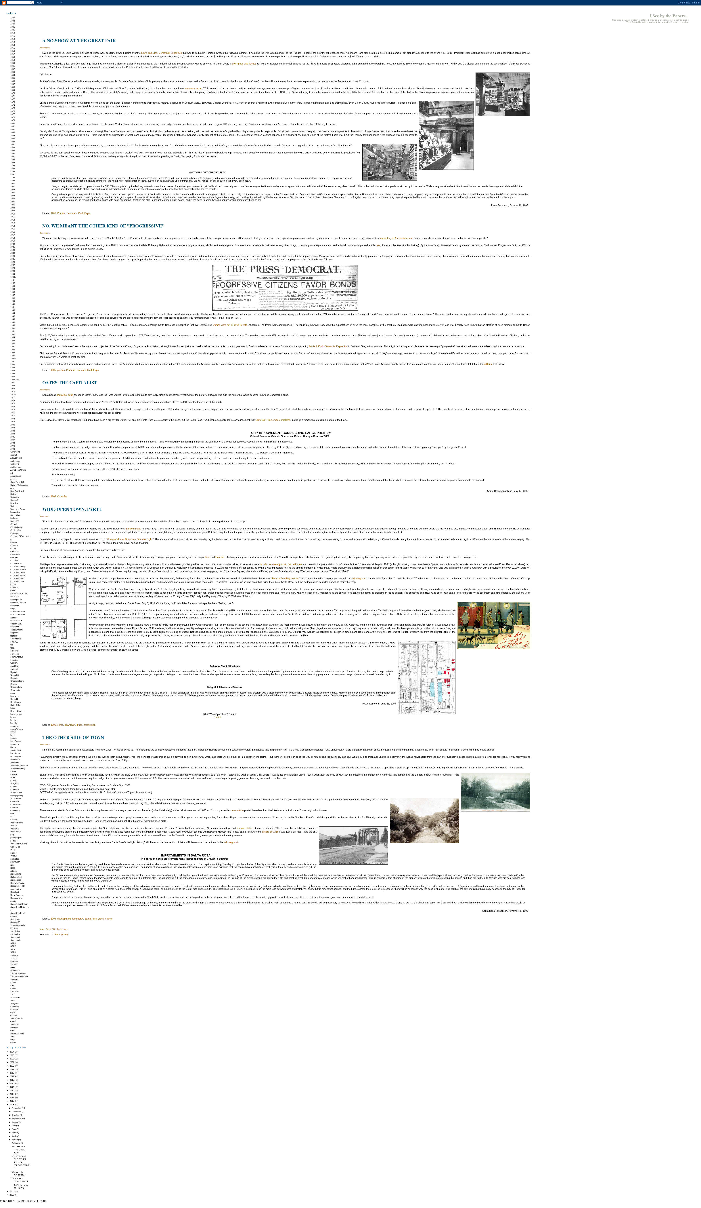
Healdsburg (15, 702)
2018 (12, 1073)
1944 (12, 313)
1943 (12, 310)
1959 (12, 352)
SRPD (13, 952)
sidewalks (14, 928)
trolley (13, 988)
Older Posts (57, 929)
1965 (12, 373)
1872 (12, 99)
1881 (12, 126)
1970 (12, 391)
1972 (12, 401)
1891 (12, 156)
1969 (12, 389)
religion (13, 871)
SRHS (13, 946)
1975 (12, 410)
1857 (12, 54)
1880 (12, 123)
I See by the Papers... (669, 15)
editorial (488, 364)
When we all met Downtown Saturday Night (129, 539)
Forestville (15, 651)
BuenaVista (15, 515)
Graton (13, 684)
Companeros (16, 563)
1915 (12, 229)
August (15, 1122)
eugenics (14, 633)
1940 (12, 304)
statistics (14, 955)
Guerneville (15, 690)
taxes (12, 967)
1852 (12, 39)
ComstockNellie (17, 581)
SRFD (13, 943)
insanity (13, 723)
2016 (12, 1080)
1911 (12, 217)
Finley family (15, 639)
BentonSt (14, 500)
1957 (12, 346)
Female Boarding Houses (285, 578)
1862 (12, 69)
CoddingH (14, 560)
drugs (13, 608)
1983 (12, 431)
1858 (12, 57)
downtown (14, 606)
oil (11, 817)
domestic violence (18, 602)
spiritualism (15, 934)
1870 (12, 93)
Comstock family (17, 566)
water (12, 1012)
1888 (12, 147)
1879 (12, 120)
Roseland (14, 892)
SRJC (13, 949)
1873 (12, 102)
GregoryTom (16, 687)
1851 (12, 36)
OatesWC (14, 807)
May (14, 1132)
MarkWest (15, 762)
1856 (12, 51)
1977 (12, 416)
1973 (12, 403)
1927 (12, 265)
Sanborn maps (133, 528)
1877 (12, 114)
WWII (12, 1040)
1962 (12, 364)
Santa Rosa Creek (18, 904)
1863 (12, 72)
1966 (12, 376)
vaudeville (14, 1006)
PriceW (13, 856)
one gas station (245, 828)
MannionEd (15, 759)
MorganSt (14, 783)
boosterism (15, 512)
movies (13, 786)
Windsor (14, 1028)
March (15, 1140)
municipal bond (65, 395)
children (13, 542)
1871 (12, 96)
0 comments (45, 48)
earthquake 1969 (17, 615)
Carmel (13, 524)
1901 (12, 186)
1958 (12, 349)
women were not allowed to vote (230, 325)
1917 (12, 235)
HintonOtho (15, 705)
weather (14, 1016)
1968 (12, 385)
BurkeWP (14, 521)
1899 (12, 180)
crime (12, 590)
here (378, 245)
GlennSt (14, 678)
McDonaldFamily (17, 768)
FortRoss (14, 654)
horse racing (16, 714)
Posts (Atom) (61, 934)
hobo (12, 708)
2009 (12, 1104)
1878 (12, 117)
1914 (12, 226)
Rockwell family (17, 883)
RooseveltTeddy (17, 886)
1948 (12, 322)
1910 (12, 214)
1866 (12, 81)
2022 (12, 1059)
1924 (12, 256)
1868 (12, 87)
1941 (12, 307)
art (11, 473)
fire (11, 645)
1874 (12, 105)
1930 (12, 274)
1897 (12, 174)
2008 (12, 1191)
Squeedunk (15, 937)
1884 (12, 135)
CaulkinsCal (15, 530)
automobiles (15, 476)
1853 (12, 42)
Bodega (13, 506)
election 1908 (16, 621)
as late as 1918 (270, 831)
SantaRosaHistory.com (645, 22)
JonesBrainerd (16, 729)
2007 (12, 1195)
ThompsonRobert (18, 973)
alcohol (13, 455)
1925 (12, 259)
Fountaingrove (16, 657)
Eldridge (14, 618)
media (13, 771)
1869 (12, 90)
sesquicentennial (17, 925)
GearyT (13, 672)
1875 (12, 108)
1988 (12, 443)
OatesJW (14, 801)
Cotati (13, 584)
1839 (12, 24)
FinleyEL (14, 642)
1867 (12, 84)
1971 (12, 397)
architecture (15, 467)
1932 (12, 283)
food (12, 648)
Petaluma (14, 829)
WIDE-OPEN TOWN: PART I (72, 509)
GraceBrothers (17, 681)
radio (12, 868)
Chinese (14, 545)
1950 (12, 328)
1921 (12, 247)
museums (14, 789)
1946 (12, 319)
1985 (12, 437)
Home (65, 929)
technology (15, 970)
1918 (12, 238)
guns (12, 693)
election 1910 (16, 624)
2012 (12, 1094)
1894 (12, 165)
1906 (12, 202)
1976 (12, 413)
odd (12, 813)
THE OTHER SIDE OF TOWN (73, 737)
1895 (12, 168)
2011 (12, 1097)
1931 (12, 280)
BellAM (13, 494)
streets (13, 958)
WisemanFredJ (17, 1034)
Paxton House (16, 823)
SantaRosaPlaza (17, 913)
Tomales (14, 979)
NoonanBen (15, 798)
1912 (12, 220)
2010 (12, 1101)
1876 (12, 111)
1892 (12, 159)
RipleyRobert (16, 877)
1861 (12, 66)
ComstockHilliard (17, 575)
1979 (12, 422)
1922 (12, 250)
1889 (12, 150)
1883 (12, 132)
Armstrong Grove (18, 470)
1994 (12, 449)
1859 (12, 60)
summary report (193, 88)
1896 (12, 171)
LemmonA (14, 744)
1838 (12, 21)
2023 (12, 1055)
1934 (12, 289)
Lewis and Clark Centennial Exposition (161, 53)
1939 (12, 301)
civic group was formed (244, 63)
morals (13, 780)
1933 (12, 286)
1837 (12, 18)
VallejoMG (14, 1003)
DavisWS (14, 596)
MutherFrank (16, 792)
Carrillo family (16, 527)
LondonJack (15, 750)
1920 (12, 244)
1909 (12, 211)
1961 (12, 361)
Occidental (15, 811)
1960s (13, 358)
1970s (13, 395)
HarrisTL (14, 699)
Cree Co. (14, 587)
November (17, 1111)
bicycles (14, 503)
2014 (12, 1087)
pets (12, 835)
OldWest (14, 819)
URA (12, 1000)
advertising (15, 452)
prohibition (14, 859)
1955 (12, 340)
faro (207, 557)
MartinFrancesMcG (19, 765)
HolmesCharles (17, 711)
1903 (12, 192)
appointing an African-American (396, 238)
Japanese (14, 726)
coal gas (14, 557)
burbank (14, 518)
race (12, 865)
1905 (12, 198)
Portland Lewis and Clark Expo (73, 213)
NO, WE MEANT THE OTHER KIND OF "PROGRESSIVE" (20, 1162)
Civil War (14, 551)
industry (14, 720)
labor (12, 735)
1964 (12, 370)
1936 (12, 292)
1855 (12, 48)
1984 (12, 434)
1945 (12, 316)
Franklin (14, 660)
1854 (12, 45)
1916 (12, 232)
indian (13, 717)
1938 (12, 298)
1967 (12, 382)
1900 (12, 184)
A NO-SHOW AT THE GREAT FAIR (19, 1150)
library (13, 747)
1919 (12, 241)
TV (11, 994)
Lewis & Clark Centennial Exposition (328, 346)
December (17, 1108)
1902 (12, 190)
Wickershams (16, 1018)
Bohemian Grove (17, 509)
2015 (12, 1083)
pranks (13, 853)
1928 (12, 268)
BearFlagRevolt (17, 491)
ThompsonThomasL (19, 976)
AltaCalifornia (16, 458)
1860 (12, 63)
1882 (12, 129)
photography (16, 838)
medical (13, 774)
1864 (12, 75)
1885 (12, 138)
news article (237, 810)
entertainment (16, 630)
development (16, 600)
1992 (12, 446)
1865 (12, 78)
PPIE (12, 850)
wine (12, 1031)
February (16, 1143)
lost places (15, 753)
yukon (13, 1043)
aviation (13, 479)
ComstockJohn (17, 578)
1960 (12, 355)
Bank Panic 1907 (17, 482)
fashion (13, 636)
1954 (12, 337)
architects (14, 464)
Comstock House (18, 569)
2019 (12, 1069)
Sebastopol (15, 919)
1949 (12, 325)
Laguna (13, 738)
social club (15, 931)
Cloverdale (15, 554)
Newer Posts (45, 929)
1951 (12, 331)
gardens (14, 669)
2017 (12, 1076)
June (14, 1129)
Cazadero (14, 533)
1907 (12, 205)
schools (13, 916)
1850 (12, 33)
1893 (12, 162)
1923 (12, 253)
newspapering (16, 795)
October (16, 1115)
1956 (12, 343)
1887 (12, 144)
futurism (14, 663)
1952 (12, 334)
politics (13, 841)
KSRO (13, 732)
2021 (12, 1062)
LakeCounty (15, 741)
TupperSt (14, 991)
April (14, 1136)
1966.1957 (15, 379)
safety (13, 901)
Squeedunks (16, 940)
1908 (12, 208)
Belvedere (14, 497)
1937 (12, 295)
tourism (13, 982)
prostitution (15, 862)
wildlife (13, 1022)
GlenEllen (14, 675)
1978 (12, 419)
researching (15, 874)
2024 (12, 1052)
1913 (12, 223)
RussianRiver (16, 898)
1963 (12, 367)
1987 (12, 440)
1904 (12, 196)
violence (14, 1009)
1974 (12, 407)
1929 (12, 271)
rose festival (15, 889)
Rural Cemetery (17, 895)
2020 (12, 1066)
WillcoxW (14, 1024)
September (17, 1118)
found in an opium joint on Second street (281, 564)
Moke (12, 777)
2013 (12, 1090)
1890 (12, 153)
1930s (13, 277)
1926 (12, 262)
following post (359, 578)
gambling (14, 666)
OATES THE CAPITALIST (69, 382)
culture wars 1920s (18, 593)
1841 (12, 27)
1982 (12, 428)
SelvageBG (15, 922)
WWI (12, 1037)
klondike (219, 557)
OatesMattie (15, 805)
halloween (14, 696)
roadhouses (15, 880)
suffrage (14, 961)
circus (13, 548)
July (14, 1126)
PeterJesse (15, 832)
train (12, 985)
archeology (15, 461)
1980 (12, 425)
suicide (13, 964)
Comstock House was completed (272, 420)
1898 (12, 177)
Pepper (13, 826)
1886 (12, 141)
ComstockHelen (17, 572)
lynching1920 (16, 756)
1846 (12, 30)
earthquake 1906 (17, 612)
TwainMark (15, 997)
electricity (14, 627)
